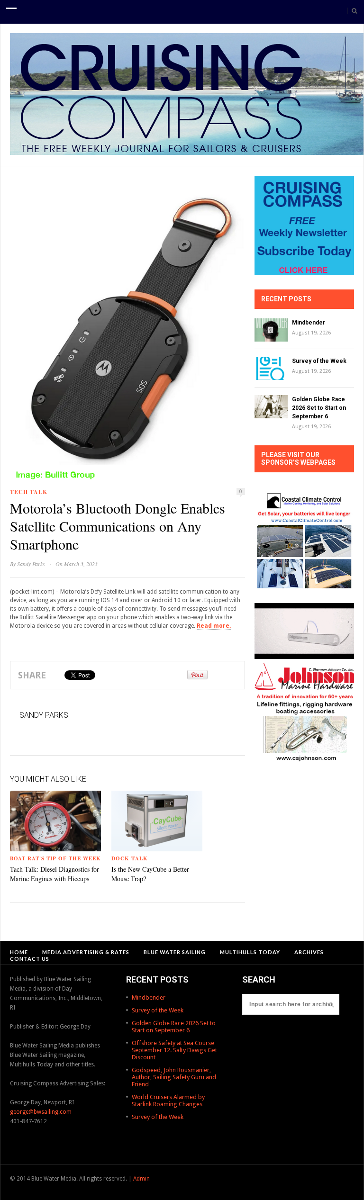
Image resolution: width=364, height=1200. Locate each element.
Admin (141, 1178)
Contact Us (29, 959)
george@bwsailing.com (41, 1112)
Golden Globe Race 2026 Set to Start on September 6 (319, 408)
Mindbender (308, 322)
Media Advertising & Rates (85, 952)
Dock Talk (129, 858)
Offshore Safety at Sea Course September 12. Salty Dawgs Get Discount (174, 1050)
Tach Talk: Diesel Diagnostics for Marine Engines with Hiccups (54, 874)
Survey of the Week (319, 361)
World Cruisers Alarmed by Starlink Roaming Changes (168, 1100)
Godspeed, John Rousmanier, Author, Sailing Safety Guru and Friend (174, 1077)
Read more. (214, 626)
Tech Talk (28, 492)
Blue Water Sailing (175, 952)
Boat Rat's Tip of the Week (55, 858)
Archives (309, 952)
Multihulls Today (250, 952)
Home (19, 952)
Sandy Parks (31, 564)
